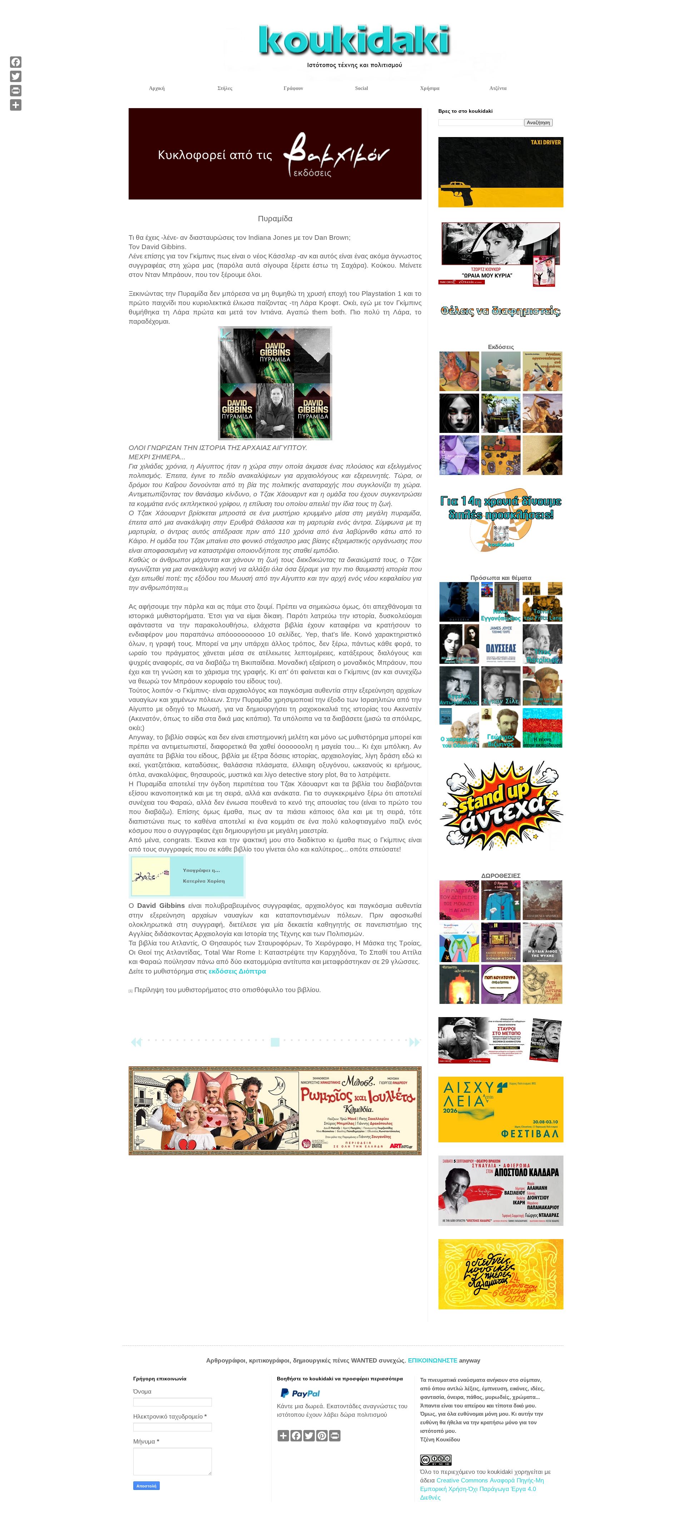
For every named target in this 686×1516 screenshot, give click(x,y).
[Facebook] (16, 62)
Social (361, 88)
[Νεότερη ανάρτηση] (136, 1045)
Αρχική (157, 88)
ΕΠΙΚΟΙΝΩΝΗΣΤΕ (433, 1360)
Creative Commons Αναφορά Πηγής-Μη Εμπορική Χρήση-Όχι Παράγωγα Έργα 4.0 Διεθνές (482, 1489)
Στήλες (225, 88)
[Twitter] (16, 76)
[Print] (16, 91)
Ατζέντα (498, 88)
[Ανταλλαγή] (16, 105)
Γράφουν (293, 88)
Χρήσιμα (429, 88)
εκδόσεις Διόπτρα (237, 971)
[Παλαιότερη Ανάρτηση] (414, 1045)
